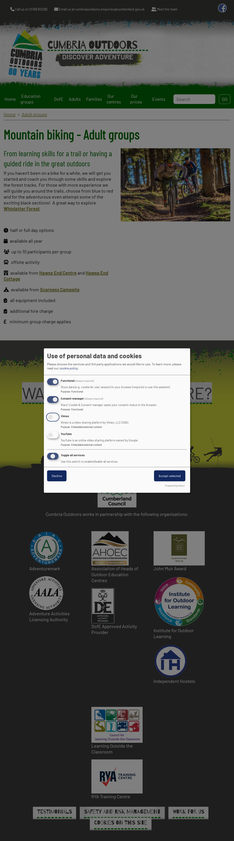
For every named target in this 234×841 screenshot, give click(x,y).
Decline (57, 476)
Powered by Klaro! (175, 485)
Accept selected (170, 476)
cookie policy (68, 368)
